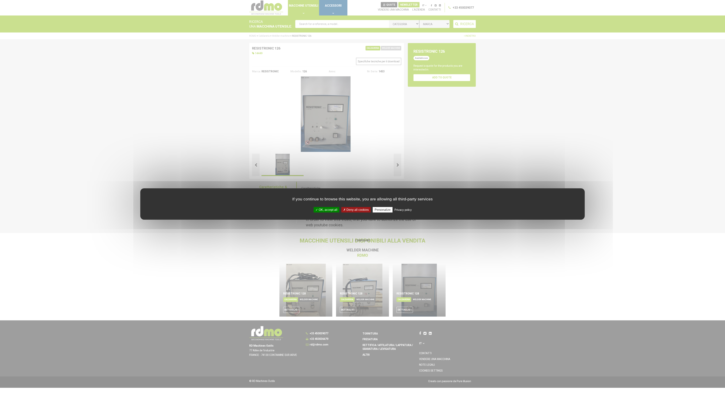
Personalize (383, 209)
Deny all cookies (357, 209)
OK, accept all (327, 209)
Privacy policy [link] (403, 209)
